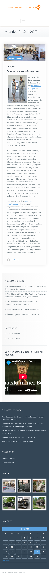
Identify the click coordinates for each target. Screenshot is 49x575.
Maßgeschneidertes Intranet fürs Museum (23, 309)
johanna (16, 260)
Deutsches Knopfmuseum (23, 71)
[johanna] (8, 259)
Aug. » (8, 560)
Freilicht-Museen (13, 333)
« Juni (3, 560)
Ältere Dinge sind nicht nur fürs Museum (23, 314)
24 (37, 552)
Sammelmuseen (15, 58)
